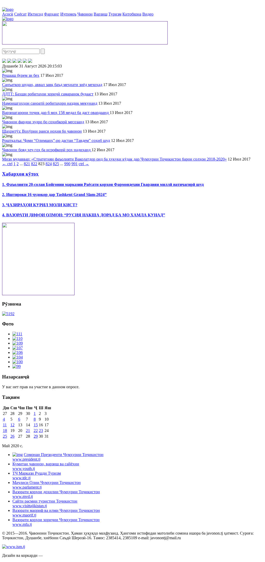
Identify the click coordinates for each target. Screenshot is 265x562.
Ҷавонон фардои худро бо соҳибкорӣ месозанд (43, 122)
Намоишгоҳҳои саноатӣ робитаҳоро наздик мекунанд (49, 103)
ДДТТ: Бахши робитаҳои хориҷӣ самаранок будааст (47, 94)
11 (5, 425)
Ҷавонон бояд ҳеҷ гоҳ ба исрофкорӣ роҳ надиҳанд (47, 150)
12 (12, 425)
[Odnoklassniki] (20, 61)
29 (36, 436)
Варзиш (100, 14)
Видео (147, 14)
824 (49, 164)
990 (67, 164)
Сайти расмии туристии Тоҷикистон (44, 503)
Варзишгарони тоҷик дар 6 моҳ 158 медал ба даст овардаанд (56, 112)
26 (12, 436)
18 (5, 430)
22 (36, 430)
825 (56, 164)
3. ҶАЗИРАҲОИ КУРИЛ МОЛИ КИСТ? (39, 205)
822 (34, 164)
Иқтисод (35, 14)
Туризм (114, 14)
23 (41, 430)
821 (27, 164)
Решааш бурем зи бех (20, 75)
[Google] (30, 61)
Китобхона (131, 14)
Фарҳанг (51, 14)
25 (5, 436)
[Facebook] (4, 61)
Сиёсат (20, 14)
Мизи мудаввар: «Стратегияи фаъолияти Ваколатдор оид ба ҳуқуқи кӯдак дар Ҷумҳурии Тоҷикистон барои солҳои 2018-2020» (114, 159)
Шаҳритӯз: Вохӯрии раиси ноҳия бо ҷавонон (42, 131)
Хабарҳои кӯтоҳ (20, 174)
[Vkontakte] (14, 61)
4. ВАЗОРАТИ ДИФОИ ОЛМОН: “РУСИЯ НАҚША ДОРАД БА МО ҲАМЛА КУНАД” (83, 215)
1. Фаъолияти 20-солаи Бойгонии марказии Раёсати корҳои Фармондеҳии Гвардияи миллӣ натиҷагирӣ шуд (103, 184)
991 (74, 164)
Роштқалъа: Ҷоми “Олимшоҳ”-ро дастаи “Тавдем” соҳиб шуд (56, 140)
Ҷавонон (85, 14)
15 (36, 425)
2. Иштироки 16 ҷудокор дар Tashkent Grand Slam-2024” (54, 194)
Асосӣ (7, 14)
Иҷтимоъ (68, 14)
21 (28, 430)
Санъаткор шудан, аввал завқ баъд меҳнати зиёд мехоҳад (52, 84)
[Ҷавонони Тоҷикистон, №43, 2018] (8, 314)
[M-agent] (25, 61)
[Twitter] (9, 61)
